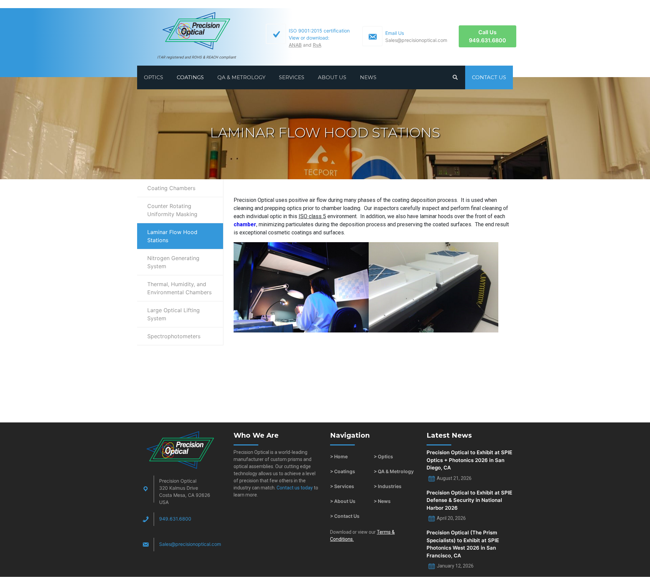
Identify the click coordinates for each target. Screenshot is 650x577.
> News (382, 501)
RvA (317, 45)
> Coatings (342, 471)
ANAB (295, 45)
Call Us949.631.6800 (487, 36)
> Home (339, 456)
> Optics (383, 456)
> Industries (388, 486)
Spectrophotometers (173, 336)
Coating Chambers (171, 188)
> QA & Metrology (394, 471)
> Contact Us (345, 516)
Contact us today (294, 487)
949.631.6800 (175, 519)
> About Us (342, 501)
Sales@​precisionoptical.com (190, 544)
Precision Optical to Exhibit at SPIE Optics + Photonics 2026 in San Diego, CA (469, 460)
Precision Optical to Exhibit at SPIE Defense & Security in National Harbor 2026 (469, 500)
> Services (342, 486)
